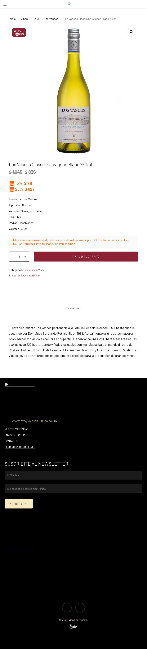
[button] (5, 4)
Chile (36, 18)
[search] (13, 4)
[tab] (73, 308)
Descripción (73, 308)
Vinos (24, 18)
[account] (132, 4)
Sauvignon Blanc (30, 275)
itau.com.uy (39, 542)
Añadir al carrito (86, 256)
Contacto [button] (11, 441)
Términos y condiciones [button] (20, 447)
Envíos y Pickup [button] (15, 435)
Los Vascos (51, 18)
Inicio (12, 18)
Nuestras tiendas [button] (17, 429)
